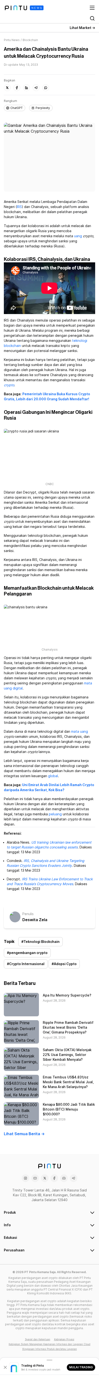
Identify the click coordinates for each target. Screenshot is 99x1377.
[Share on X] (7, 87)
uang (78, 236)
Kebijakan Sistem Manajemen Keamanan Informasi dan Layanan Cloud (49, 1344)
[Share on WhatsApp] (45, 87)
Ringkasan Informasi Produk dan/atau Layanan (49, 1349)
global (53, 776)
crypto (9, 385)
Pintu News (12, 40)
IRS (19, 207)
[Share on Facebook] (16, 87)
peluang (55, 814)
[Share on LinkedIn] (26, 87)
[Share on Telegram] (36, 87)
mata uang (79, 731)
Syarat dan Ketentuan (37, 1339)
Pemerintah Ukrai (37, 394)
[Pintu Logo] (24, 7)
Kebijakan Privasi (64, 1339)
